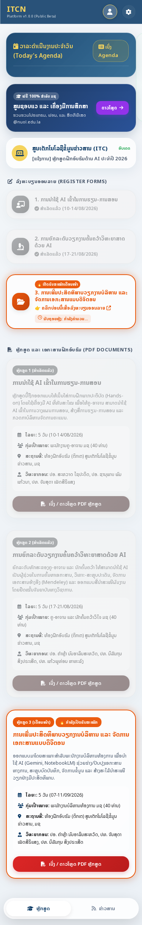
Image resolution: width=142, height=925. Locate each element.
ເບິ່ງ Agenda (108, 51)
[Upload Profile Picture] (110, 12)
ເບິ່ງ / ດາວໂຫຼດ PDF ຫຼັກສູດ (75, 504)
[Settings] (128, 12)
